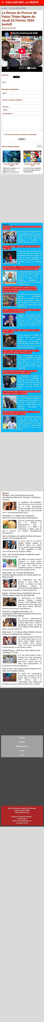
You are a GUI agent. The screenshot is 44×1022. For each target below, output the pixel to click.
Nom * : (5, 93)
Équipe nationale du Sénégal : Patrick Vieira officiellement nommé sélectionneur (19, 372)
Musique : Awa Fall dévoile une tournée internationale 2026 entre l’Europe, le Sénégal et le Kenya (21, 497)
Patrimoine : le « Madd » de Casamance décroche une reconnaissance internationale (19, 517)
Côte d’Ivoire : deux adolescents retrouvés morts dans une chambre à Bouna (21, 670)
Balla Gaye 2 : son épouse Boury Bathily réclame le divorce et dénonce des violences (22, 633)
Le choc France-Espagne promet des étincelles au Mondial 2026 (32, 170)
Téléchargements (22, 746)
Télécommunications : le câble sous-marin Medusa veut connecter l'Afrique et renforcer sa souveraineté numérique (11, 170)
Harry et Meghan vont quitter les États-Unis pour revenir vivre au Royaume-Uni (21, 537)
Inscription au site (22, 823)
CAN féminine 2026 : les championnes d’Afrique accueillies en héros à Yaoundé (21, 393)
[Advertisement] (21, 199)
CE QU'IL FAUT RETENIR (17, 8)
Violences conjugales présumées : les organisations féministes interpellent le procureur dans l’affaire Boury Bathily (21, 614)
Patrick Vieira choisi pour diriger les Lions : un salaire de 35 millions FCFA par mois (20, 352)
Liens (22, 755)
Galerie (22, 742)
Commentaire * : (8, 113)
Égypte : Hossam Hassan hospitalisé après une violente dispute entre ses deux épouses (21, 594)
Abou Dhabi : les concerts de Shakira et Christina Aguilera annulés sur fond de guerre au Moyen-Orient (21, 575)
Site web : (6, 107)
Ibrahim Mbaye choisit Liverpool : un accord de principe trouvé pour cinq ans (21, 413)
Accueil (4, 8)
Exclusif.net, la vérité (22, 2)
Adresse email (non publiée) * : (13, 100)
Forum (22, 751)
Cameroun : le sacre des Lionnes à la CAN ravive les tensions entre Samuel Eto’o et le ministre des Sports (19, 289)
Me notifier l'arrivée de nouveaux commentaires (21, 134)
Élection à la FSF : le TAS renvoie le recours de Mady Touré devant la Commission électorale (21, 268)
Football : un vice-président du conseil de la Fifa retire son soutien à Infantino (21, 311)
